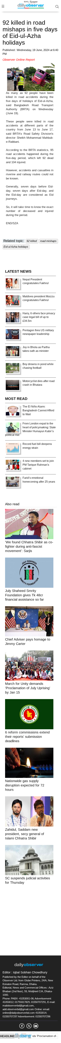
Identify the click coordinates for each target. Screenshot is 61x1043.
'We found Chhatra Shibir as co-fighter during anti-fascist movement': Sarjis (29, 546)
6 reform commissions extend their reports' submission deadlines (27, 736)
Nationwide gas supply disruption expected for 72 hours (24, 785)
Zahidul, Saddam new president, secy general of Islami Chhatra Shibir (24, 834)
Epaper (34, 1)
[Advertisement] (30, 919)
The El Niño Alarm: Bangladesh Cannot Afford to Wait (38, 410)
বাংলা (26, 1)
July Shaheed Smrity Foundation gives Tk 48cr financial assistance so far (24, 595)
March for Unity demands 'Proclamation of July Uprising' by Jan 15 (27, 688)
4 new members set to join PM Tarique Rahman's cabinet (38, 464)
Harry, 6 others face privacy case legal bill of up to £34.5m (39, 317)
